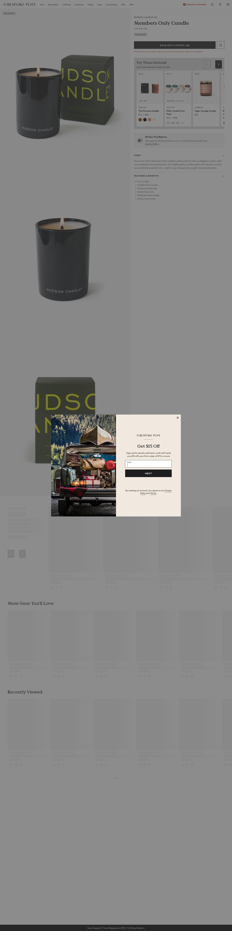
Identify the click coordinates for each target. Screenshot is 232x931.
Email (129, 462)
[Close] (178, 418)
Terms (153, 493)
